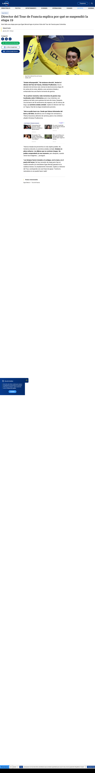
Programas (83, 3)
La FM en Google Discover (12, 51)
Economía (44, 8)
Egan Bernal (26, 182)
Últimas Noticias (5, 767)
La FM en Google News (11, 47)
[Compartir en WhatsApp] (10, 38)
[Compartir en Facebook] (2, 38)
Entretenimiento (31, 8)
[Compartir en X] (6, 38)
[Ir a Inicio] (5, 3)
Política (17, 8)
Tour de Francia (36, 182)
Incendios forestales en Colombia (78, 767)
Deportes (80, 8)
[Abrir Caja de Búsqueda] (92, 3)
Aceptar (12, 391)
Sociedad (91, 8)
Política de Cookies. (11, 388)
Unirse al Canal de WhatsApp (11, 43)
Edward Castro (7, 28)
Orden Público (5, 8)
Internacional (57, 8)
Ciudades (69, 8)
